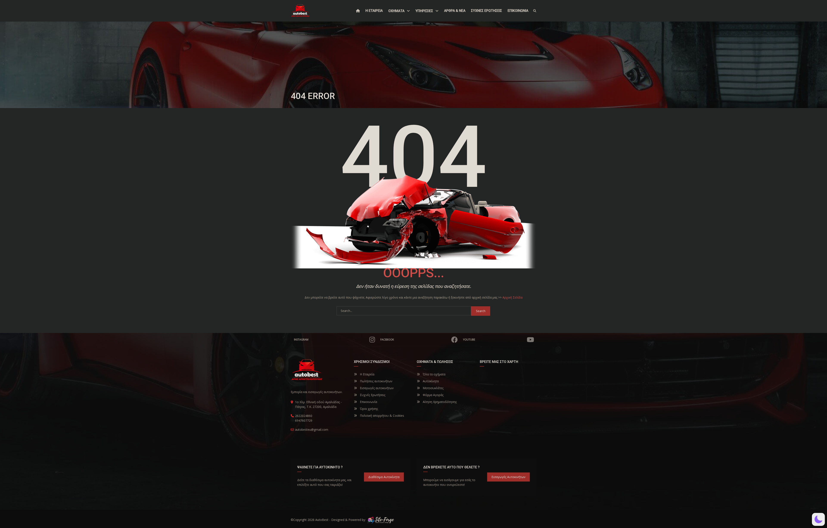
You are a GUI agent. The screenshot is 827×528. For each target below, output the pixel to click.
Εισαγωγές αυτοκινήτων (376, 388)
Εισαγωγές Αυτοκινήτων (508, 477)
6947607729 (303, 420)
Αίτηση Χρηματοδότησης (439, 402)
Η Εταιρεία (366, 374)
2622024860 (303, 416)
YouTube (469, 339)
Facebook (387, 339)
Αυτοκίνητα (430, 381)
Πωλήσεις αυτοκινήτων (375, 381)
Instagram (301, 339)
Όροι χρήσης (368, 409)
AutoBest (321, 520)
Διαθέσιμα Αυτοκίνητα (384, 477)
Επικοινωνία (368, 402)
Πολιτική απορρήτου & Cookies (381, 415)
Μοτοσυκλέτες (432, 388)
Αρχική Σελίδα (512, 297)
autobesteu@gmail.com (311, 429)
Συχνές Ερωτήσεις (372, 395)
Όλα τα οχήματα (433, 374)
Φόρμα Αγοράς (432, 395)
